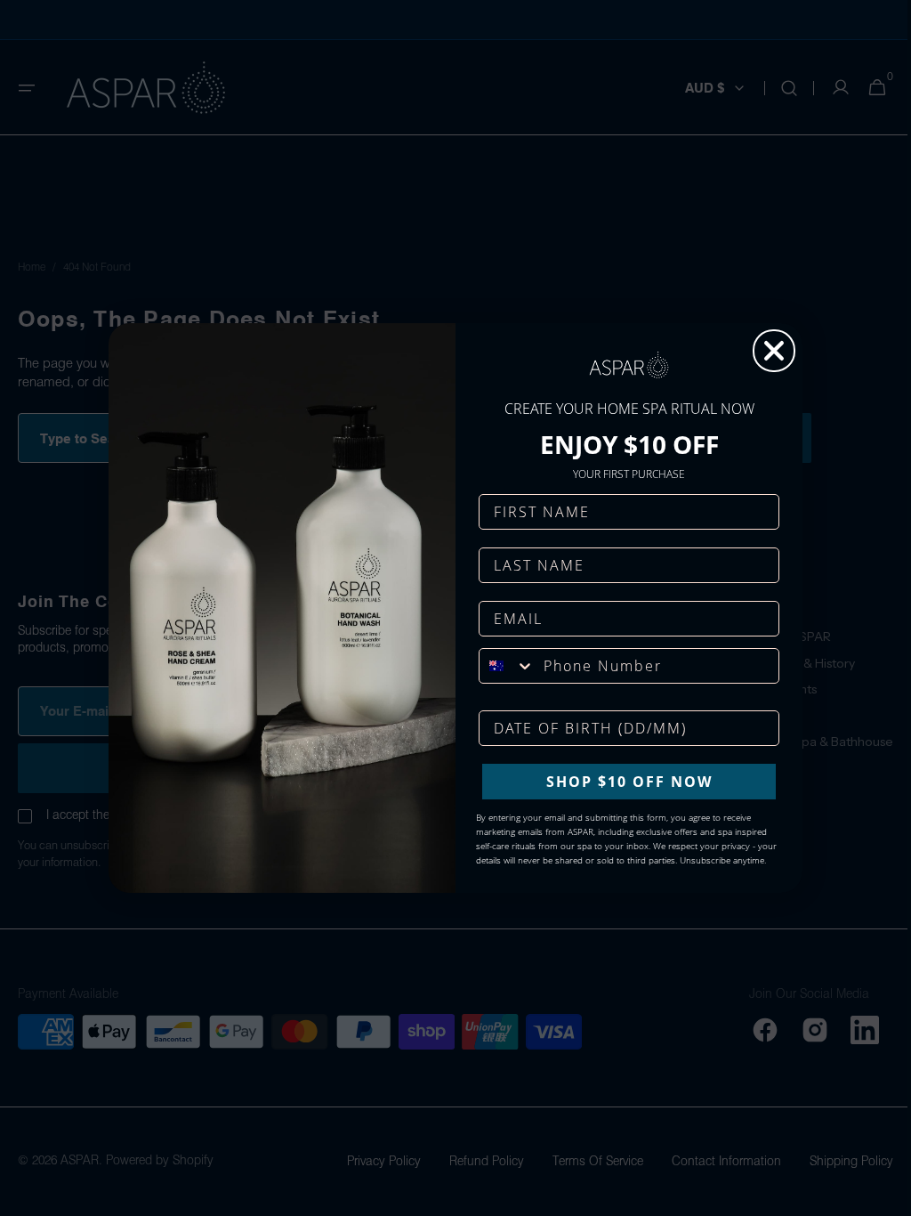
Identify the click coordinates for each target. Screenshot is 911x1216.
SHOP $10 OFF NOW (622, 781)
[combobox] (500, 666)
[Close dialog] (767, 350)
